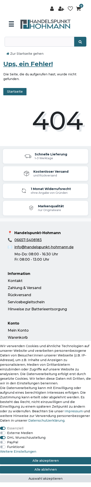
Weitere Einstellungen (18, 452)
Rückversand (19, 295)
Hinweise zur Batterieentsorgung (37, 309)
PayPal (12, 442)
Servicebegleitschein (26, 302)
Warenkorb (18, 337)
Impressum (73, 411)
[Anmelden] (52, 8)
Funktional (15, 447)
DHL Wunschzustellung (26, 438)
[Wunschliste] (70, 8)
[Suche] (80, 42)
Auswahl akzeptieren (45, 479)
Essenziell (15, 428)
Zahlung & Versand (24, 288)
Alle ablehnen (45, 469)
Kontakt (15, 281)
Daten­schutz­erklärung (46, 420)
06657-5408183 (28, 240)
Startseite (15, 92)
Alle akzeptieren (45, 461)
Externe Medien (20, 433)
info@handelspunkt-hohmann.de (44, 247)
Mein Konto (18, 330)
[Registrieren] (61, 8)
